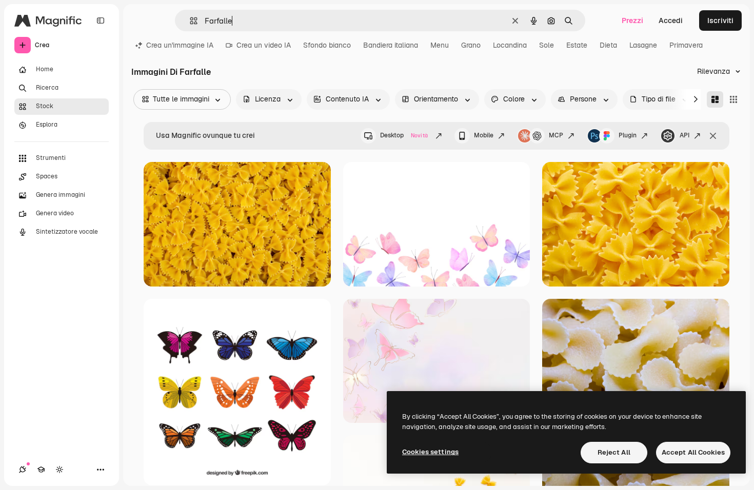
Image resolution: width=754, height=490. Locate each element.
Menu (439, 45)
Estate (576, 45)
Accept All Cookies (693, 452)
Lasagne (643, 45)
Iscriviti (720, 20)
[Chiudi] (713, 136)
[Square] (733, 99)
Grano (471, 45)
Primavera (686, 45)
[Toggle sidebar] (100, 20)
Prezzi (632, 20)
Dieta (608, 45)
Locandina (510, 45)
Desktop (404, 135)
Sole (546, 45)
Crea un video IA (263, 45)
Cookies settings (430, 451)
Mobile (483, 135)
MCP (556, 135)
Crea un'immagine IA (179, 45)
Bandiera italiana (390, 45)
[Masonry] (715, 99)
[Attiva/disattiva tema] (59, 469)
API (684, 135)
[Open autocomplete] (189, 21)
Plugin (628, 135)
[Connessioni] (22, 469)
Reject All (614, 452)
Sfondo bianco (327, 45)
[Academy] (41, 469)
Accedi (671, 20)
